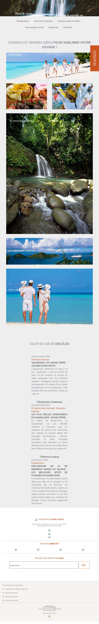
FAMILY (13, 290)
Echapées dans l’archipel (68, 21)
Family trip (53, 27)
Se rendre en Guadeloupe (14, 585)
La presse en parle (11, 600)
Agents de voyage (11, 593)
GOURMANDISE (19, 91)
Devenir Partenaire (11, 597)
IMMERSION (23, 121)
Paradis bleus (22, 21)
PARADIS (14, 55)
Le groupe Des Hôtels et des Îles (16, 589)
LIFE (62, 91)
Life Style (67, 27)
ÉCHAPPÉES (22, 251)
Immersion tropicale (43, 21)
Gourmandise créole (34, 27)
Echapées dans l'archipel (43, 408)
